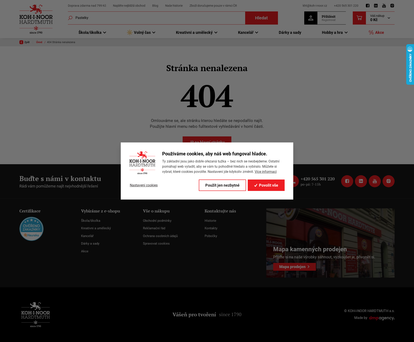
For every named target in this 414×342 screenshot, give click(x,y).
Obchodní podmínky (157, 221)
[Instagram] (392, 5)
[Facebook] (367, 5)
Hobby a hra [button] (332, 32)
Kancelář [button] (246, 32)
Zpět (27, 42)
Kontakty (211, 228)
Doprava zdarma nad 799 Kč (87, 5)
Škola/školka (90, 221)
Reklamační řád (154, 228)
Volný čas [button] (142, 32)
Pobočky (211, 236)
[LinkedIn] (375, 5)
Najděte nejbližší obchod (129, 5)
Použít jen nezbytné (222, 185)
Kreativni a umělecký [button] (194, 32)
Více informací (266, 172)
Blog (155, 5)
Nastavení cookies (144, 185)
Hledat (261, 17)
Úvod (39, 42)
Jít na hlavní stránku (207, 142)
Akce (379, 32)
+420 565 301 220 (346, 5)
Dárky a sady (290, 32)
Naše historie (174, 5)
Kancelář (87, 236)
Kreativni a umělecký (96, 228)
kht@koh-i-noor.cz (315, 5)
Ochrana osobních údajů (160, 236)
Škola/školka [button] (90, 32)
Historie (210, 221)
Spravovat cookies (156, 243)
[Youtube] (384, 5)
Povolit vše (268, 185)
